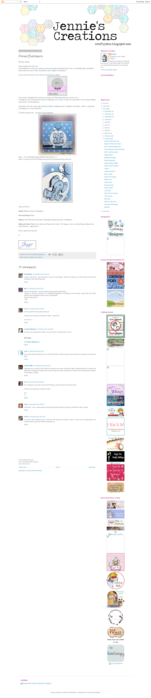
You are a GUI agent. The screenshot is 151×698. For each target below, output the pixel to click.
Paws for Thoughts (110, 177)
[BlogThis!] (55, 254)
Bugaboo (55, 68)
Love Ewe (107, 190)
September (108, 117)
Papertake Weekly (46, 106)
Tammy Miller (28, 366)
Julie (25, 404)
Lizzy (26, 309)
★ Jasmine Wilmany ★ (31, 342)
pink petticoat (38, 257)
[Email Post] (49, 254)
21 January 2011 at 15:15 (35, 288)
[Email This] (53, 254)
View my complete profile (109, 70)
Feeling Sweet (109, 185)
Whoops (107, 207)
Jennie (114, 54)
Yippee (106, 169)
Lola (25, 351)
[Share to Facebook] (60, 254)
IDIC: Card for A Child (111, 152)
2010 (105, 211)
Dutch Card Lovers (110, 201)
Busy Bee (107, 199)
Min (25, 288)
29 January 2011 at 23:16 (37, 417)
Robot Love (108, 179)
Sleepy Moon (108, 155)
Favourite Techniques (111, 204)
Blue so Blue (108, 174)
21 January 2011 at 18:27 (36, 309)
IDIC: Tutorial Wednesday (112, 147)
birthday (26, 257)
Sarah (26, 417)
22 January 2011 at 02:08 (42, 366)
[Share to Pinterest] (62, 254)
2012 (105, 106)
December (108, 111)
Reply (26, 282)
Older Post (92, 467)
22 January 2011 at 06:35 (35, 382)
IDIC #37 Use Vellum (111, 193)
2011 (105, 109)
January (107, 139)
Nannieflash (28, 274)
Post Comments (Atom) (34, 470)
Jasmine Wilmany (30, 329)
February (108, 136)
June (106, 125)
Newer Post (23, 467)
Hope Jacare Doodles (111, 166)
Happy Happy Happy (111, 163)
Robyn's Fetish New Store (112, 144)
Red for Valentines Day (111, 141)
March (107, 133)
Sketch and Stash (46, 75)
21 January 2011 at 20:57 (36, 351)
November (108, 114)
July (106, 122)
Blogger (97, 692)
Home (58, 467)
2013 (105, 103)
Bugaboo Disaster (110, 157)
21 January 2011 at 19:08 (45, 329)
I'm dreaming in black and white (114, 149)
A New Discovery (109, 171)
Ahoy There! (108, 182)
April (106, 130)
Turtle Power (108, 196)
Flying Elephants (109, 160)
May (106, 128)
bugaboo (31, 257)
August (107, 119)
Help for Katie (108, 188)
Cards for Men (64, 100)
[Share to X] (57, 254)
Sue (25, 382)
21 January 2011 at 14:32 (41, 274)
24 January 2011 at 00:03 (36, 404)
